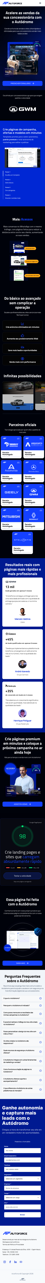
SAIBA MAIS (20, 963)
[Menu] (40, 3)
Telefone (7, 1165)
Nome (6, 1146)
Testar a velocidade (22, 875)
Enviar (22, 1215)
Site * (6, 1203)
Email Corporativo (10, 1156)
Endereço (6, 1249)
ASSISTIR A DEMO (20, 804)
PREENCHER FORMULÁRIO (21, 83)
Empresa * (7, 1184)
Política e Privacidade (16, 1244)
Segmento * (8, 1174)
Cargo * (6, 1193)
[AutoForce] (5, 1262)
